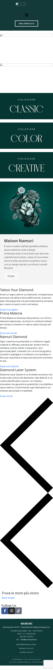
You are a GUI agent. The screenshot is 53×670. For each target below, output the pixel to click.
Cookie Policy (27, 652)
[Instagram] (11, 610)
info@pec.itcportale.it (29, 639)
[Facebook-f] (4, 610)
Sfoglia (11, 276)
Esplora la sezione (9, 366)
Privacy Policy (26, 648)
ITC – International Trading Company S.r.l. (33, 627)
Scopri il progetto (9, 309)
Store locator (8, 597)
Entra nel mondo (8, 333)
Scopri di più (6, 396)
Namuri (26, 623)
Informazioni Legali (26, 644)
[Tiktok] (18, 610)
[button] (26, 15)
